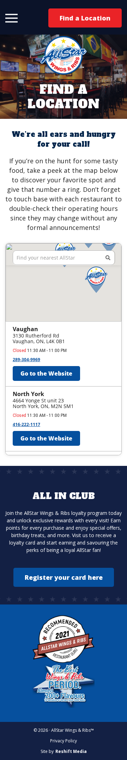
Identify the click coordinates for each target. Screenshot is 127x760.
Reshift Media (71, 751)
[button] (11, 18)
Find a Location (85, 18)
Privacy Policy (63, 741)
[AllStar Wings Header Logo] (64, 55)
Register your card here (64, 577)
